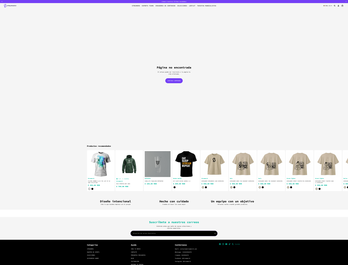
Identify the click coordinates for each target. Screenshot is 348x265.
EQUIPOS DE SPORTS (93, 252)
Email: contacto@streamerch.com (186, 249)
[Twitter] (233, 244)
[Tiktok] (229, 244)
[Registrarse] (215, 233)
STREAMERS (90, 249)
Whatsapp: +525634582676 (183, 252)
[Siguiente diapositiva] (259, 170)
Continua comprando (174, 80)
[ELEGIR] (111, 174)
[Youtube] (226, 244)
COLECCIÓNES (91, 255)
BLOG (132, 258)
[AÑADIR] (167, 174)
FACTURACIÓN (135, 261)
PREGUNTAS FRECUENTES (138, 255)
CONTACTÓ (134, 252)
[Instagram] (223, 244)
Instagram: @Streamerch (183, 261)
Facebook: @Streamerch (182, 258)
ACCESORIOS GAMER (93, 258)
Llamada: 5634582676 (182, 255)
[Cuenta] (338, 6)
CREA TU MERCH (135, 249)
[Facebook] (220, 244)
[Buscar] (335, 6)
